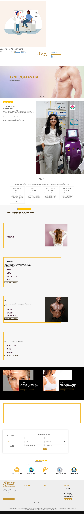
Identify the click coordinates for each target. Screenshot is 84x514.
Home (25, 488)
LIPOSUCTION (9, 309)
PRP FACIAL (9, 348)
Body (51, 57)
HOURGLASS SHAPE (10, 308)
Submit (23, 51)
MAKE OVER (22, 382)
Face (15, 53)
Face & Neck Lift (47, 488)
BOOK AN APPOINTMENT (13, 122)
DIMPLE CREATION (10, 270)
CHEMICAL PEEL (10, 344)
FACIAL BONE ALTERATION (12, 276)
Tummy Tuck (53, 56)
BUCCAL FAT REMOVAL (11, 275)
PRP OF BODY (9, 313)
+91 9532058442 (17, 52)
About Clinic (26, 489)
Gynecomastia (53, 58)
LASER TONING (10, 346)
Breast (61, 382)
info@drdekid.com (54, 52)
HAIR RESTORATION (10, 237)
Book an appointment (54, 54)
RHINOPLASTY (9, 269)
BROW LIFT (9, 279)
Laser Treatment (14, 57)
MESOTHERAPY (10, 312)
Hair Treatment (16, 54)
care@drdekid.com (70, 496)
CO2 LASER (9, 349)
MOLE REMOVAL (10, 351)
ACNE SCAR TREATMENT (11, 345)
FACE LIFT (9, 272)
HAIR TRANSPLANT (10, 236)
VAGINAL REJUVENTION (11, 315)
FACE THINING (9, 273)
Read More (6, 122)
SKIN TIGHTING (10, 352)
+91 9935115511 (23, 52)
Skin (51, 55)
